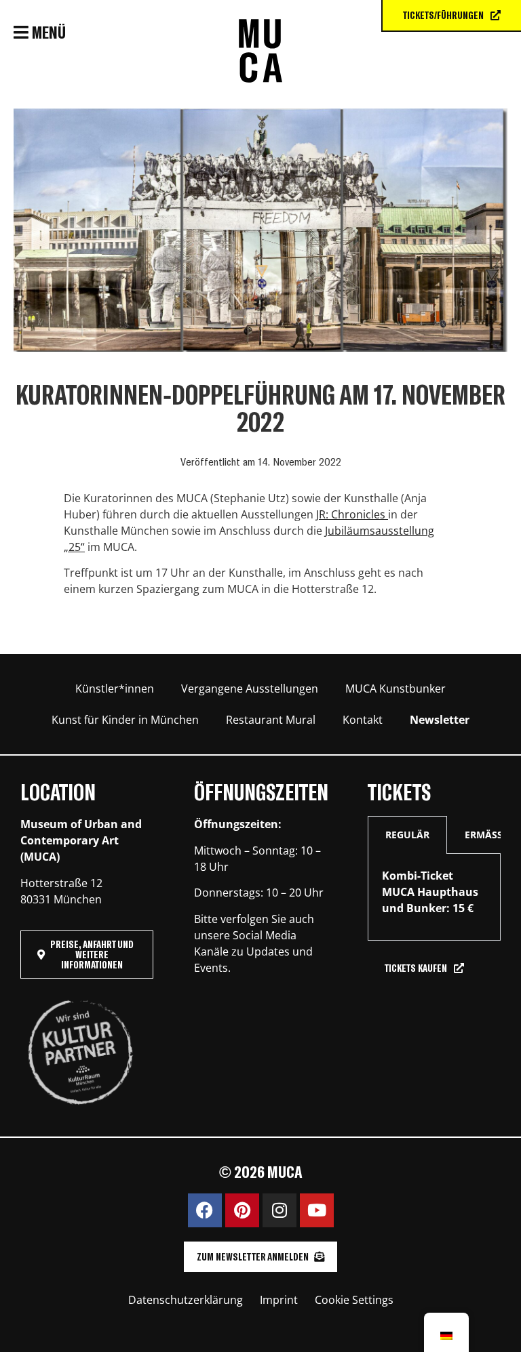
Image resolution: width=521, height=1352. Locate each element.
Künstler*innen (114, 688)
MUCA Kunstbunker (395, 688)
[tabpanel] (434, 897)
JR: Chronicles (352, 514)
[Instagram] (279, 1210)
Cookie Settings (354, 1299)
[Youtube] (317, 1210)
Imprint (279, 1299)
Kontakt (363, 719)
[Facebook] (205, 1210)
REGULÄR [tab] (407, 834)
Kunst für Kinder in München (125, 719)
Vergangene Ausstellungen (249, 688)
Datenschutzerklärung (185, 1299)
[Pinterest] (242, 1210)
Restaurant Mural (270, 719)
